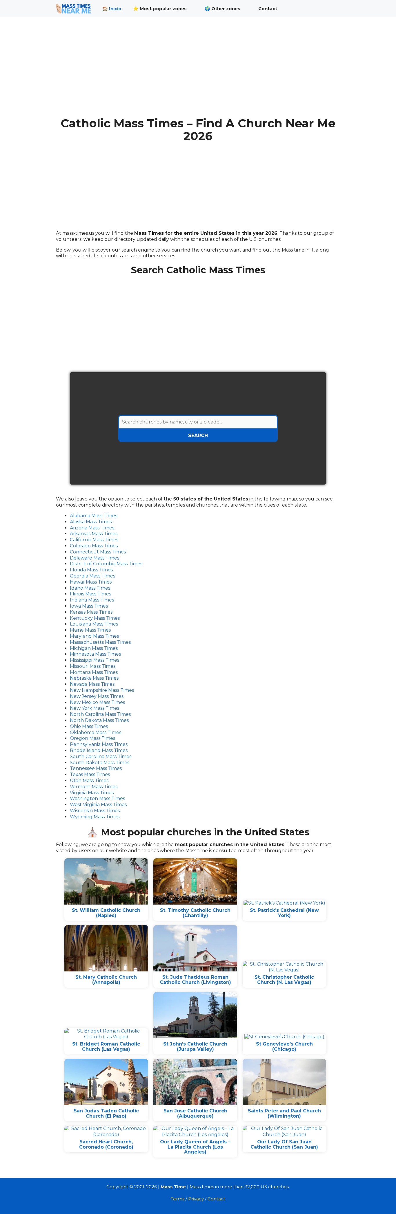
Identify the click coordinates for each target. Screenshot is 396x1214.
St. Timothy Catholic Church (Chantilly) (195, 912)
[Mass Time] (75, 8)
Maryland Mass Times (94, 636)
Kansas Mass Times (91, 612)
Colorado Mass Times (94, 546)
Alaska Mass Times (91, 522)
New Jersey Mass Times (96, 696)
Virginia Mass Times (92, 792)
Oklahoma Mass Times (95, 732)
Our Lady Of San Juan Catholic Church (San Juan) (284, 1144)
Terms (177, 1199)
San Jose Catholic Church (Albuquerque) (195, 1113)
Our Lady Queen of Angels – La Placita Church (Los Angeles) (195, 1147)
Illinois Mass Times (90, 594)
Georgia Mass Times (92, 576)
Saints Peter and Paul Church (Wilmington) (284, 1113)
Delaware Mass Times (94, 558)
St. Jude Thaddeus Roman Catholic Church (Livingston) (195, 979)
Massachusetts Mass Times (100, 642)
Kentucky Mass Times (95, 618)
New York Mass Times (94, 708)
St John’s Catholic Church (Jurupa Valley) (195, 1046)
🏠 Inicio (111, 8)
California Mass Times (94, 539)
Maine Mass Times (90, 630)
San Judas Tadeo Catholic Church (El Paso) (106, 1113)
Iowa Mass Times (89, 606)
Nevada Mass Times (92, 684)
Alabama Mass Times (93, 515)
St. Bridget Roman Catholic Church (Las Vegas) (106, 1046)
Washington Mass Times (97, 798)
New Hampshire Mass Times (102, 690)
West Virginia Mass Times (98, 804)
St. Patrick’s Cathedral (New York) (284, 912)
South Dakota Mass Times (99, 762)
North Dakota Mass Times (99, 720)
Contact (267, 8)
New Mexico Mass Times (97, 702)
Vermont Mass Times (93, 786)
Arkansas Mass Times (93, 533)
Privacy (196, 1199)
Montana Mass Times (94, 672)
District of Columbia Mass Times (106, 563)
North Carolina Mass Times (100, 714)
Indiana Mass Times (92, 600)
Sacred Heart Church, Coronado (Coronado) (106, 1144)
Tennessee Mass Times (96, 768)
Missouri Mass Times (92, 666)
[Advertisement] (198, 71)
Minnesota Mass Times (95, 654)
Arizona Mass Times (92, 528)
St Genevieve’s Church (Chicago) (284, 1046)
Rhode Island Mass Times (99, 750)
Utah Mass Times (89, 780)
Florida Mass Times (91, 570)
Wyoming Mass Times (94, 816)
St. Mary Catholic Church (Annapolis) (106, 979)
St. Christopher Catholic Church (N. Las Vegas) (284, 979)
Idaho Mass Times (90, 588)
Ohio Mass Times (89, 726)
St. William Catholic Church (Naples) (106, 912)
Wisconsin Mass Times (95, 810)
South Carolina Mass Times (100, 756)
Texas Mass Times (90, 774)
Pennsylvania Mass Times (99, 744)
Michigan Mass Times (94, 648)
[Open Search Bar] (331, 8)
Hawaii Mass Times (91, 582)
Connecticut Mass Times (98, 552)
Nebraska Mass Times (94, 678)
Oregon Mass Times (92, 738)
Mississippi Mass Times (94, 660)
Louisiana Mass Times (94, 624)
